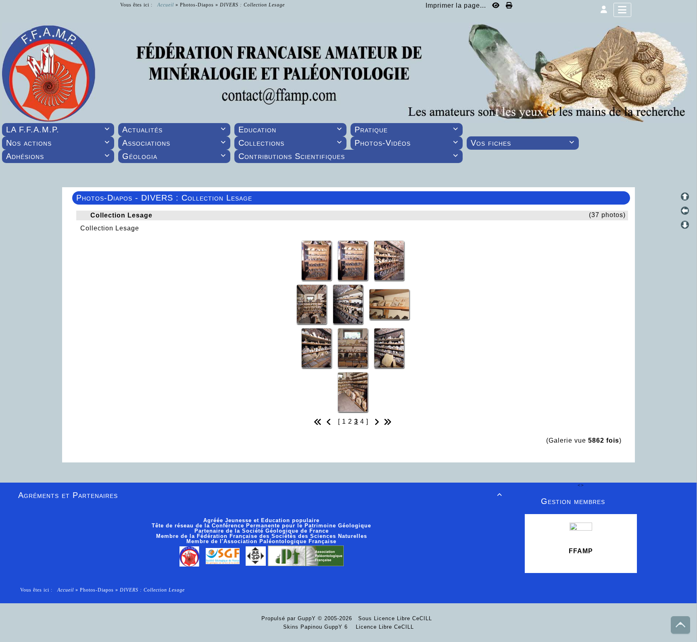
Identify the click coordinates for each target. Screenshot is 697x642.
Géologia (174, 156)
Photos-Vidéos (406, 142)
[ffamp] (348, 72)
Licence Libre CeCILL (384, 627)
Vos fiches (522, 142)
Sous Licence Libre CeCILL (396, 618)
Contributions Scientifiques (348, 156)
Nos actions (58, 142)
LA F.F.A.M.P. (58, 129)
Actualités (174, 129)
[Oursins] (317, 347)
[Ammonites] (389, 259)
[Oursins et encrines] (354, 347)
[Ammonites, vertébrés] (349, 303)
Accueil (165, 5)
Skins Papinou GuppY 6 (317, 627)
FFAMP (581, 551)
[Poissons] (389, 303)
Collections (290, 142)
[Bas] (685, 225)
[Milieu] (685, 211)
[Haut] (685, 196)
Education (290, 129)
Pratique (406, 129)
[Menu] (622, 10)
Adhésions (58, 156)
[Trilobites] (317, 259)
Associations (174, 142)
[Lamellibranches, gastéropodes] (389, 347)
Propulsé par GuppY (289, 618)
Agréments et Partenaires (260, 495)
